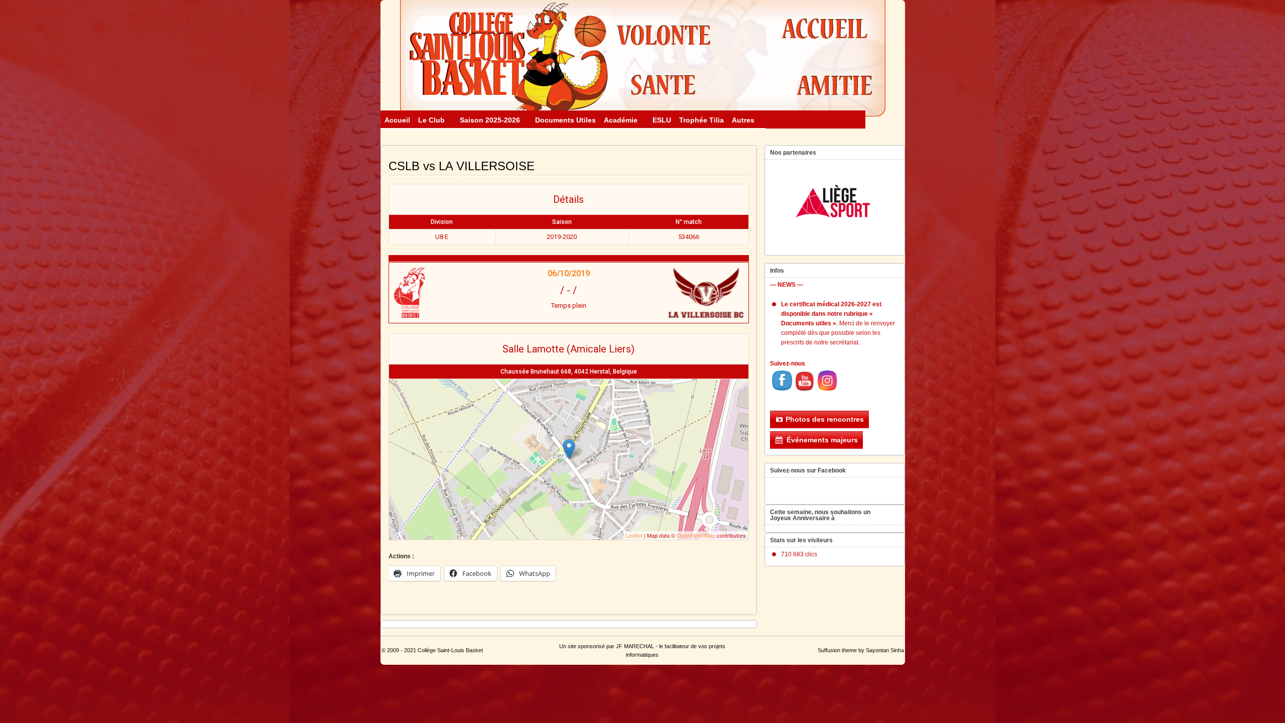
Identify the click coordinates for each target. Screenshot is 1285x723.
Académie (620, 120)
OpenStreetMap (696, 535)
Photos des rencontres (825, 419)
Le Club (431, 120)
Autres (743, 120)
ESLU (662, 120)
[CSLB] (453, 293)
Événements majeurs (822, 440)
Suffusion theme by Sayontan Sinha (861, 650)
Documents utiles (565, 120)
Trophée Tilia (701, 120)
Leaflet (634, 535)
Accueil (397, 120)
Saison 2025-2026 (490, 120)
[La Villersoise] (683, 293)
